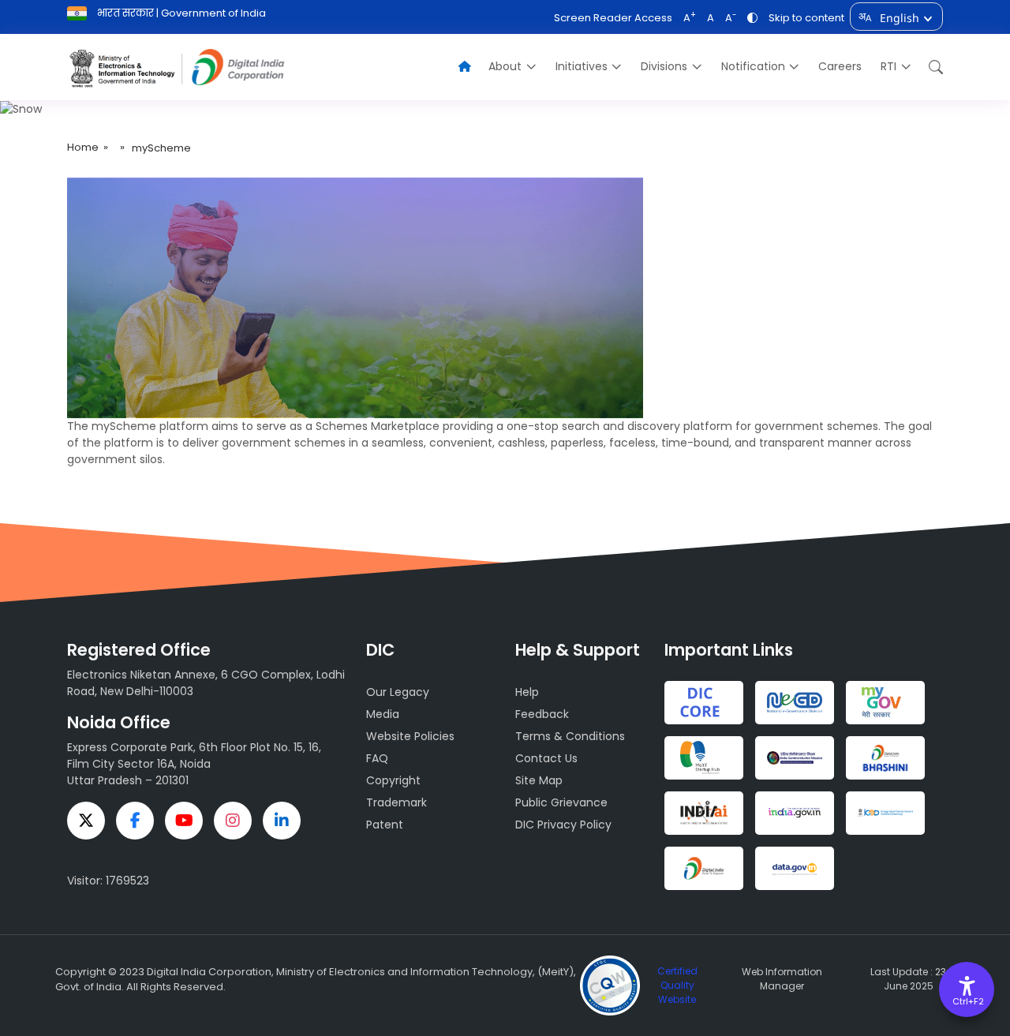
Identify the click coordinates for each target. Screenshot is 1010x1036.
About (505, 66)
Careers (840, 66)
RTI (888, 66)
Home (83, 147)
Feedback (542, 714)
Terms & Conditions (570, 736)
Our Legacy (397, 692)
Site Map (539, 780)
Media (382, 714)
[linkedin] (282, 821)
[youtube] (184, 821)
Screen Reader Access (613, 17)
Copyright (393, 780)
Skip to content (806, 17)
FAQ (377, 758)
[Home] (464, 66)
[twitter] (86, 821)
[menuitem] (512, 66)
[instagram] (233, 821)
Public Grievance (561, 802)
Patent (384, 824)
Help (527, 692)
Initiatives (582, 66)
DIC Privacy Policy (563, 824)
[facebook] (135, 821)
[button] (932, 66)
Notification (753, 66)
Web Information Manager (782, 979)
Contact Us (546, 758)
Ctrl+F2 (967, 1001)
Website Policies (410, 736)
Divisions (664, 66)
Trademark (396, 802)
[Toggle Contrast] (752, 17)
